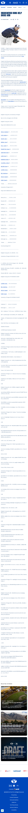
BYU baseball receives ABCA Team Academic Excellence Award (13, 725)
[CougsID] (10, 2)
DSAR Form (14, 802)
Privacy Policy (14, 794)
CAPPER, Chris (4, 170)
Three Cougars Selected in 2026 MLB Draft (14, 752)
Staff (25, 7)
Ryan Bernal (7, 90)
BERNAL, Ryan (4, 142)
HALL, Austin (4, 145)
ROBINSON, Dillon (4, 159)
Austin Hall (14, 93)
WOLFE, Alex (4, 138)
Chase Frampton (4, 94)
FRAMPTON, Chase (5, 149)
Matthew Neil (23, 82)
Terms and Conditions (14, 799)
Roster (14, 7)
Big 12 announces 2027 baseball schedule (12, 703)
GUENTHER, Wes (4, 152)
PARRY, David (4, 180)
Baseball (4, 701)
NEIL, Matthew (4, 173)
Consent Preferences (14, 797)
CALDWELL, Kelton (5, 163)
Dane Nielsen (11, 101)
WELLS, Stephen (4, 132)
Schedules (9, 7)
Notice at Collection (14, 807)
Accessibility (14, 809)
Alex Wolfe (3, 99)
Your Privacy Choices (14, 804)
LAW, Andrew (4, 135)
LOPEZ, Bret (3, 156)
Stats (19, 7)
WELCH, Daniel (4, 176)
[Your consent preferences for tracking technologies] (2, 810)
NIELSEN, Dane (4, 166)
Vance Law (8, 74)
